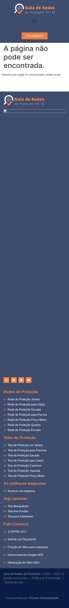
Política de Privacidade (46, 578)
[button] (35, 21)
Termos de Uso (13, 582)
